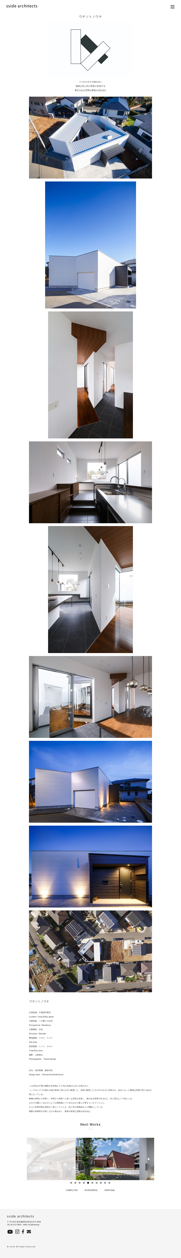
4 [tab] (84, 1183)
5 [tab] (88, 1183)
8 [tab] (101, 1183)
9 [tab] (105, 1183)
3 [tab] (79, 1183)
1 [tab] (71, 1183)
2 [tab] (75, 1183)
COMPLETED (72, 1190)
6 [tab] (92, 1183)
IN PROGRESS (91, 1190)
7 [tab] (96, 1183)
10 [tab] (109, 1183)
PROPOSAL (110, 1190)
